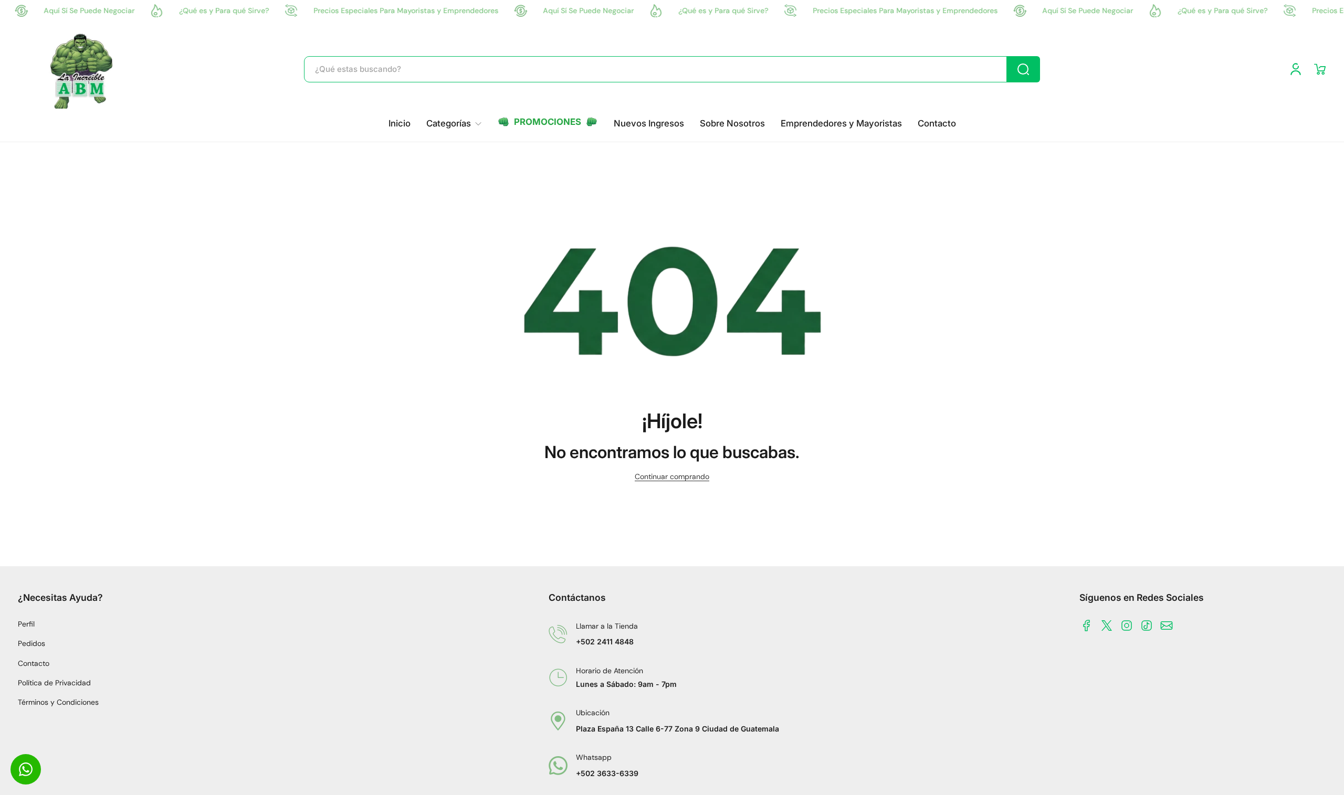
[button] (1319, 69)
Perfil (26, 624)
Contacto (33, 663)
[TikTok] (1146, 625)
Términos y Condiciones (58, 702)
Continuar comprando (672, 476)
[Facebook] (1086, 625)
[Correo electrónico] (1166, 625)
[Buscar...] (1023, 69)
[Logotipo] (82, 69)
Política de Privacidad (54, 682)
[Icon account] (1295, 69)
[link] (453, 123)
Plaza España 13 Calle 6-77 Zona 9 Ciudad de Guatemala (677, 728)
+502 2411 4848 (605, 641)
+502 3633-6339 (607, 773)
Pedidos (31, 643)
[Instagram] (1126, 625)
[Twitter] (1106, 625)
